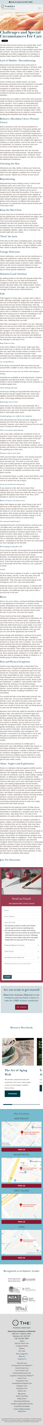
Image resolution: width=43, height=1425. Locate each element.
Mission (22, 1348)
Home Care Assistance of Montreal (21, 1324)
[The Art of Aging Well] (18, 1052)
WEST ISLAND (21, 1190)
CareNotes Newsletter (22, 1406)
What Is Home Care (22, 1343)
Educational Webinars (22, 1401)
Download (12, 1094)
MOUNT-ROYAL (22, 1154)
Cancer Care (21, 1378)
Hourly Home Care (21, 1368)
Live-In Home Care (22, 1370)
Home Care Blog (22, 1396)
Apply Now (22, 1411)
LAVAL (21, 1227)
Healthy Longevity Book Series (22, 1404)
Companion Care (22, 1381)
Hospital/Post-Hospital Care (22, 1383)
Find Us (21, 1150)
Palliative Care (22, 1386)
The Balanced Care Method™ (21, 1365)
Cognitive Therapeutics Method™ (22, 1376)
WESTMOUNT (21, 1118)
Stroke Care (22, 1391)
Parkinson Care (21, 1388)
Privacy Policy (35, 1421)
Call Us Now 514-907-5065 (21, 2)
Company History (22, 1346)
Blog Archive (21, 1398)
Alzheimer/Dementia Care (22, 1373)
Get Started (21, 1007)
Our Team (21, 1351)
